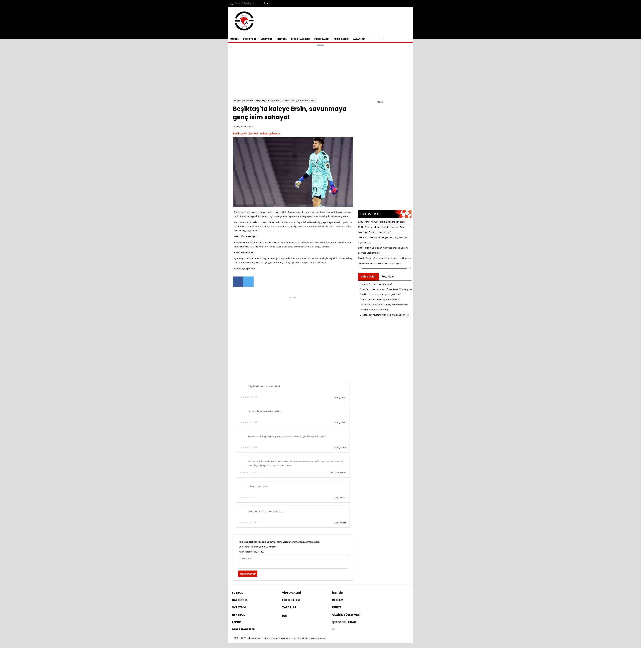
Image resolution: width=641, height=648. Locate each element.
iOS (284, 616)
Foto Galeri (388, 276)
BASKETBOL (249, 39)
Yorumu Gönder (248, 573)
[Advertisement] (320, 71)
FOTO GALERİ (341, 39)
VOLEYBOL (266, 39)
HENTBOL (281, 39)
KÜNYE (336, 607)
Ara (266, 3)
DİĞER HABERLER (300, 39)
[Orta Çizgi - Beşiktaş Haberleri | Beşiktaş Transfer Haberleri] (242, 30)
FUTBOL (234, 39)
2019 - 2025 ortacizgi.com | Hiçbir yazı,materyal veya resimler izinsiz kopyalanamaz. (280, 638)
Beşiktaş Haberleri (244, 100)
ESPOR (236, 622)
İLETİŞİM (338, 593)
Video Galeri (368, 276)
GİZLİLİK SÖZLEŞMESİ (346, 615)
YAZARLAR (359, 39)
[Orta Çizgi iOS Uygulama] (386, 38)
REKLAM (337, 600)
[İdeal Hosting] (333, 629)
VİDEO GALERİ (321, 39)
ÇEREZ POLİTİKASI (344, 622)
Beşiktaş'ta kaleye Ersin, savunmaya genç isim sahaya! (286, 100)
